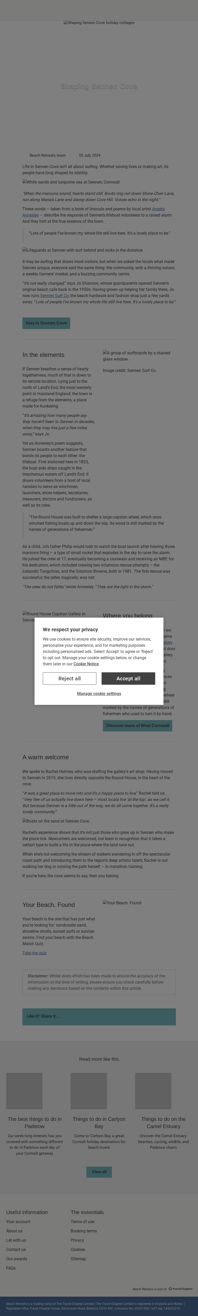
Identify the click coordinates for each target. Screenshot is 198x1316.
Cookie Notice (86, 663)
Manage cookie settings (99, 693)
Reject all (70, 678)
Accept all (128, 678)
